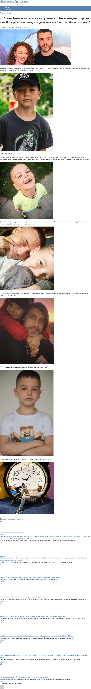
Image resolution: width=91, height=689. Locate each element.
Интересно (7, 9)
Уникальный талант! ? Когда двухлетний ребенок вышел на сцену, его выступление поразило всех (32, 616)
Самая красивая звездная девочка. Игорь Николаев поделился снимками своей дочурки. (30, 577)
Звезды (6, 7)
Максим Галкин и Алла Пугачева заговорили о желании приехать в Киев (24, 597)
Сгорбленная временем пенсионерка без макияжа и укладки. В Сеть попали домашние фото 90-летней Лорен (36, 636)
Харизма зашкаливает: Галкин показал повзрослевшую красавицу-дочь (24, 677)
